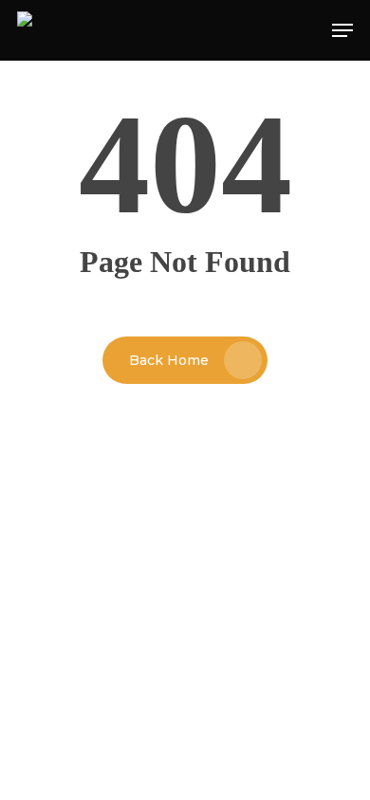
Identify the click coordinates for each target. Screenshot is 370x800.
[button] (342, 30)
